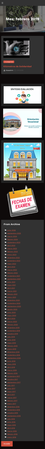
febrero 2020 (12, 325)
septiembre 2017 (14, 382)
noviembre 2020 (13, 303)
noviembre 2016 (13, 410)
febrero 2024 (12, 239)
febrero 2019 (12, 346)
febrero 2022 (12, 273)
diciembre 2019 (13, 328)
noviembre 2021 (13, 276)
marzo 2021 (12, 291)
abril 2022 (11, 267)
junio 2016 (11, 422)
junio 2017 (11, 389)
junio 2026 (11, 230)
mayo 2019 (11, 343)
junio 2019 (11, 340)
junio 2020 (11, 312)
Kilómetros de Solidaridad (17, 66)
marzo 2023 (12, 249)
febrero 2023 (12, 252)
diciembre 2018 (13, 352)
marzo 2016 (12, 431)
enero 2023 (11, 255)
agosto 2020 (12, 309)
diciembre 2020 (13, 300)
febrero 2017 (12, 401)
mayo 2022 (11, 264)
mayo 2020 (11, 315)
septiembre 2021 (14, 279)
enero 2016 (11, 437)
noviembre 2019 (13, 331)
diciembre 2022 (13, 258)
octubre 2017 (12, 379)
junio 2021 (11, 282)
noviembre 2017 (13, 376)
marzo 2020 (12, 322)
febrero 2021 (12, 294)
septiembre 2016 (14, 416)
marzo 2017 (12, 398)
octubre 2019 (12, 334)
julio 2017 (11, 385)
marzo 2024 (12, 236)
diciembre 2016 (13, 407)
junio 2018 (11, 361)
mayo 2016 (11, 425)
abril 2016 (11, 428)
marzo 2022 (12, 270)
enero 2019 (11, 349)
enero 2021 (11, 297)
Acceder (7, 444)
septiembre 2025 (14, 233)
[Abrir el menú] (2, 3)
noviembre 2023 (13, 242)
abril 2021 (11, 288)
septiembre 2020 (14, 306)
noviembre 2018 (13, 355)
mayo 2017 (11, 392)
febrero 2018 (12, 373)
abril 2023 (11, 245)
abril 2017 (11, 395)
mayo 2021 (11, 285)
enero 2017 (11, 404)
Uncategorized (8, 62)
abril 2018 (11, 367)
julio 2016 (11, 419)
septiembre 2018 (14, 358)
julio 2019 (11, 337)
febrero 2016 (12, 434)
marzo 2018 (12, 370)
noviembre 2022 (13, 261)
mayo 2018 (11, 364)
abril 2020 (11, 319)
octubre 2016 (12, 413)
